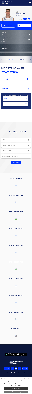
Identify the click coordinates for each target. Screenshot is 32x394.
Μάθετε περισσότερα (16, 392)
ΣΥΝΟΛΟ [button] (4, 88)
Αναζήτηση (16, 162)
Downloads (21, 373)
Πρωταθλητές (11, 373)
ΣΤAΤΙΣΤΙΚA (10, 59)
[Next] (28, 59)
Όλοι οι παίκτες (8, 25)
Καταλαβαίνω (16, 388)
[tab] (16, 88)
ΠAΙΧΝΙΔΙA (22, 59)
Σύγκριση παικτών (24, 25)
